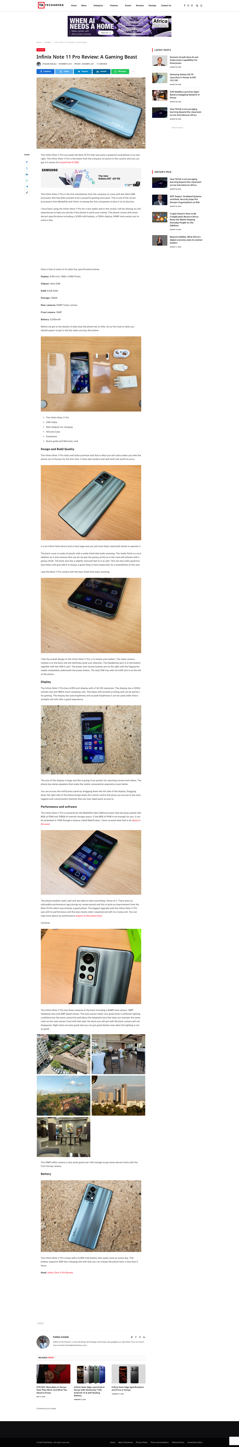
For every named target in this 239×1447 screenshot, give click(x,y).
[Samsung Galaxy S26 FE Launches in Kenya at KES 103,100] (159, 78)
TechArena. (48, 1442)
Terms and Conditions (160, 1442)
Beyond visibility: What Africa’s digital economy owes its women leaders (186, 239)
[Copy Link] (27, 192)
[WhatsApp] (27, 180)
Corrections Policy (194, 1442)
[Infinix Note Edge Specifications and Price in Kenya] (129, 1373)
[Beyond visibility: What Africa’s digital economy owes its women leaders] (159, 240)
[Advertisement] (91, 244)
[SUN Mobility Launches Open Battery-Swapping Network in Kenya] (159, 95)
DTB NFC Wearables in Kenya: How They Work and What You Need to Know (52, 1390)
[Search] (197, 5)
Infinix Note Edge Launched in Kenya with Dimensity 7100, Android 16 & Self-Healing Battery (89, 1391)
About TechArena (125, 1442)
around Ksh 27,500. (69, 162)
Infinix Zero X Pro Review (60, 1272)
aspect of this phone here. (89, 915)
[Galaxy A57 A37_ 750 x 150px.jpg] (91, 187)
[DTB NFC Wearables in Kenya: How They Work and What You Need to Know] (53, 1373)
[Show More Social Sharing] (132, 71)
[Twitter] (27, 168)
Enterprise (98, 5)
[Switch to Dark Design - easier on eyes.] (201, 5)
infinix (40, 1323)
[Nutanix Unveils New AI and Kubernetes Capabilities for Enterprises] (159, 60)
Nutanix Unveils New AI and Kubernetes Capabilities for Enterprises (184, 60)
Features (114, 5)
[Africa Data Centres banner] (119, 26)
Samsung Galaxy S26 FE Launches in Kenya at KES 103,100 (183, 77)
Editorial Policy (178, 1442)
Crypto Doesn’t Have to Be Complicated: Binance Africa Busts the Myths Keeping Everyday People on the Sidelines (184, 219)
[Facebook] (27, 162)
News (84, 5)
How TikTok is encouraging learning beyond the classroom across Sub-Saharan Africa (185, 112)
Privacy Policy (141, 1442)
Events (128, 5)
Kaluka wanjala (50, 64)
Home (74, 5)
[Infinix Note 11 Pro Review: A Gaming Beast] (91, 113)
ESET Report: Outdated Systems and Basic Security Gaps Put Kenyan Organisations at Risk (185, 199)
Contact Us (166, 5)
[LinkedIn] (27, 174)
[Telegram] (27, 186)
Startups (152, 5)
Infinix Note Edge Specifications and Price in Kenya (128, 1388)
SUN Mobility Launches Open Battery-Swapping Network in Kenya (185, 94)
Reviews (140, 5)
